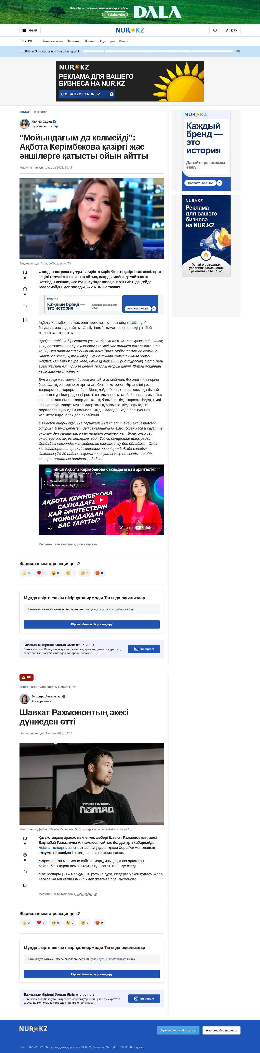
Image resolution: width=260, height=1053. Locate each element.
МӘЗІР (33, 30)
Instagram (147, 649)
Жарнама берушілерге (221, 1030)
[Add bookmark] (25, 319)
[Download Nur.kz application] (130, 12)
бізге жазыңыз (86, 544)
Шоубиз (26, 41)
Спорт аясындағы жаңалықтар (53, 687)
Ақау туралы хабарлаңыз (178, 1030)
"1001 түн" (137, 323)
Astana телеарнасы (55, 848)
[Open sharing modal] (25, 305)
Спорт (24, 687)
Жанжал (90, 41)
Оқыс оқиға (107, 41)
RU (215, 30)
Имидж (123, 41)
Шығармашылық (52, 41)
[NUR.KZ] (130, 30)
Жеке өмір (74, 41)
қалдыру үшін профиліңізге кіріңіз (112, 609)
